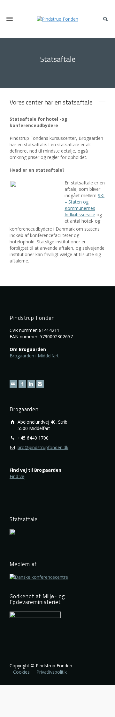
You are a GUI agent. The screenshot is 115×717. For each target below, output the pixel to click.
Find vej (18, 476)
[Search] (105, 19)
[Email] (13, 384)
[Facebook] (22, 384)
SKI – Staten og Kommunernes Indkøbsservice (84, 205)
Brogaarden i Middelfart (34, 356)
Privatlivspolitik (51, 672)
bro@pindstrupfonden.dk (43, 447)
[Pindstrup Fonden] (57, 19)
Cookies (21, 672)
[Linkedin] (31, 384)
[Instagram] (40, 384)
